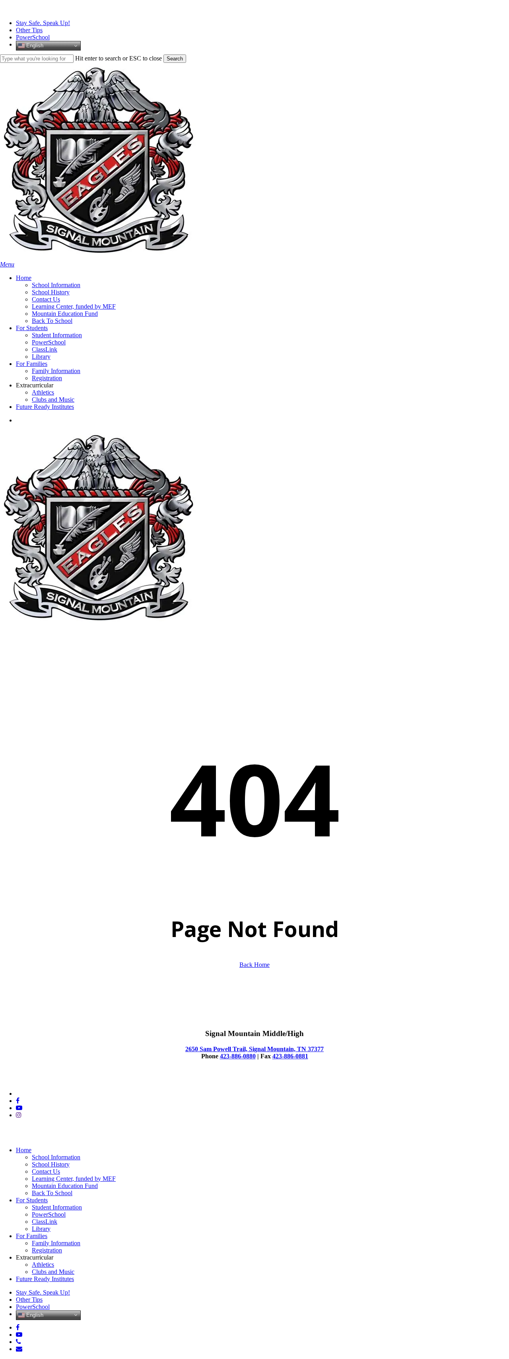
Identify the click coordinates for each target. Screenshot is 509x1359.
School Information (56, 1157)
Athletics (43, 1264)
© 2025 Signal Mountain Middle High (48, 1080)
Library (41, 1228)
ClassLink (44, 1221)
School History (51, 1164)
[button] (7, 264)
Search (175, 59)
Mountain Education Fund (65, 1185)
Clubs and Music (53, 1271)
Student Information (57, 1207)
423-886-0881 (290, 1056)
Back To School (52, 1193)
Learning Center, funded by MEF (74, 1178)
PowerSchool (49, 1214)
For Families (31, 1236)
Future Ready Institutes (45, 1278)
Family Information (56, 1243)
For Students (32, 1200)
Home (23, 1150)
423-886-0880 (238, 1056)
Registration (47, 1250)
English (34, 46)
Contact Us (46, 1171)
